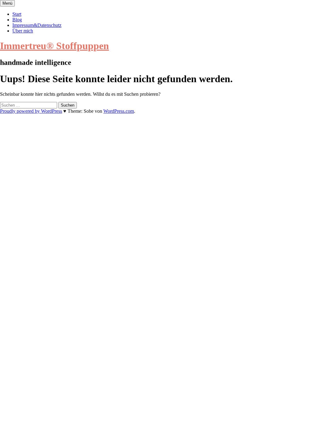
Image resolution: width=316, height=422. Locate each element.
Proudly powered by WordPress (31, 111)
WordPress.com (118, 111)
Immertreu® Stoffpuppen (54, 45)
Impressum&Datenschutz (36, 25)
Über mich (22, 30)
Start (16, 14)
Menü (7, 3)
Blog (17, 19)
